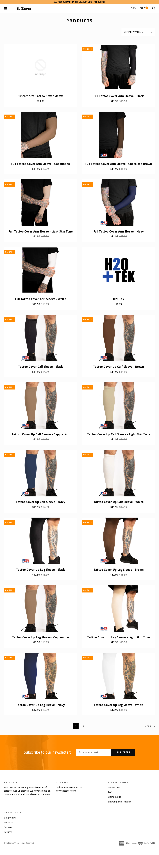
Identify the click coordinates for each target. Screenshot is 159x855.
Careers (8, 827)
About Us (9, 822)
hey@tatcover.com (66, 790)
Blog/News (10, 817)
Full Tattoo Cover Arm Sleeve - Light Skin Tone (40, 231)
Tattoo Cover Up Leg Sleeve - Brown (118, 569)
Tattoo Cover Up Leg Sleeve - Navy (40, 705)
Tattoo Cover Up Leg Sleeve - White (118, 705)
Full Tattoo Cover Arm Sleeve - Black (118, 96)
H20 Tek (118, 299)
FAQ (110, 792)
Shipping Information (119, 801)
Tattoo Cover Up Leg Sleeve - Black (40, 569)
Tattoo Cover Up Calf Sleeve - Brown (118, 366)
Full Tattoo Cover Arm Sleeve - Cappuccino (40, 164)
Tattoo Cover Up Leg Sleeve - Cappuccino (40, 637)
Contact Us (114, 787)
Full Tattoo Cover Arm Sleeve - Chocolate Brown (118, 164)
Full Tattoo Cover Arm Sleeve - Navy (118, 231)
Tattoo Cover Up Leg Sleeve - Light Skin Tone (118, 637)
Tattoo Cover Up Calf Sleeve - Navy (40, 502)
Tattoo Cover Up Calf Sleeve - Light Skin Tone (118, 434)
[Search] (153, 8)
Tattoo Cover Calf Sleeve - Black (40, 366)
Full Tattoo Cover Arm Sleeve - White (40, 299)
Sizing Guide (114, 796)
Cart (143, 8)
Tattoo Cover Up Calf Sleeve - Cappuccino (40, 434)
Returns (8, 832)
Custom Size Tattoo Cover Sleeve (41, 96)
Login (133, 8)
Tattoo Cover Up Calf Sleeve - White (118, 502)
